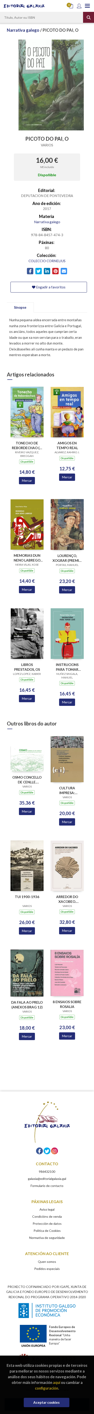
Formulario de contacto (47, 1186)
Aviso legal (47, 1209)
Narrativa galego (23, 30)
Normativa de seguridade (47, 1238)
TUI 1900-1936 (27, 897)
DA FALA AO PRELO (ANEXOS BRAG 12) (27, 1004)
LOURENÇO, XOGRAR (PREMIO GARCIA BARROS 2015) (67, 558)
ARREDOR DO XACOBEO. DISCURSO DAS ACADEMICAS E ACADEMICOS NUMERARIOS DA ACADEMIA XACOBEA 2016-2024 (67, 899)
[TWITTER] (47, 1150)
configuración (46, 1388)
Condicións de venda (47, 1216)
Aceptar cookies (46, 1402)
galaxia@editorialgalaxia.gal (47, 1179)
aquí (56, 1382)
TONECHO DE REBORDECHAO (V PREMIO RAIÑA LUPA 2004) (27, 445)
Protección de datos (47, 1223)
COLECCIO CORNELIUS (47, 261)
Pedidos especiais (47, 1269)
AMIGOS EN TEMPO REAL (67, 445)
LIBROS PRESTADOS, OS (27, 667)
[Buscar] (88, 17)
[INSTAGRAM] (54, 1150)
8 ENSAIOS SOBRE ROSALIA (67, 1004)
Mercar (27, 480)
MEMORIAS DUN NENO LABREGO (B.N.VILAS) (27, 557)
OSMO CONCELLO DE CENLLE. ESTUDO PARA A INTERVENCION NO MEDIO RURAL (27, 779)
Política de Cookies (47, 1231)
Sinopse (20, 307)
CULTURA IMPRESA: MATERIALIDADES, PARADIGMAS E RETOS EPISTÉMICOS (67, 790)
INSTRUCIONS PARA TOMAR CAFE (67, 667)
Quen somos (47, 1262)
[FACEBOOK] (39, 1150)
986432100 (47, 1171)
